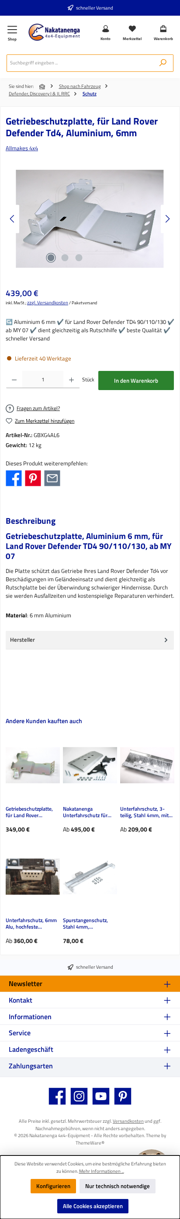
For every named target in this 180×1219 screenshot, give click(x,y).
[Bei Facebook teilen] (14, 477)
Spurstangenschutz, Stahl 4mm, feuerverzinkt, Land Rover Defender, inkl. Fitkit (86, 923)
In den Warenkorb (136, 380)
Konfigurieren (53, 1186)
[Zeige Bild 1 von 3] (50, 257)
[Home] (42, 87)
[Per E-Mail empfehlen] (52, 477)
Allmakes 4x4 (22, 148)
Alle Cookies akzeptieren (93, 1206)
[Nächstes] (167, 219)
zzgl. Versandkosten (47, 302)
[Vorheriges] (12, 219)
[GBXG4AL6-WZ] (90, 219)
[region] (90, 219)
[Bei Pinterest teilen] (33, 477)
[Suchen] (162, 63)
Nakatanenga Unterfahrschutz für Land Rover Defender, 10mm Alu (87, 812)
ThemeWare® (90, 1142)
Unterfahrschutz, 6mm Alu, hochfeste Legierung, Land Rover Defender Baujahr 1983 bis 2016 (32, 923)
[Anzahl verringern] (14, 379)
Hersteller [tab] (22, 639)
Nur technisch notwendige (117, 1186)
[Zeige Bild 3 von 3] (78, 257)
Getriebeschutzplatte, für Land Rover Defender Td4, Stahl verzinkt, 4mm (29, 812)
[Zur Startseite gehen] (54, 32)
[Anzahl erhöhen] (71, 379)
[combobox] (80, 63)
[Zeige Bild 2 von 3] (64, 257)
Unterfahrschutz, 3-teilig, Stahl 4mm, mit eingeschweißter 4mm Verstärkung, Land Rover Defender (145, 812)
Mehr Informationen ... (101, 1171)
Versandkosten (128, 1121)
